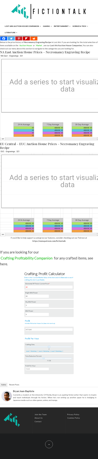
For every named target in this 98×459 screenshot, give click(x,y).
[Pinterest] (18, 38)
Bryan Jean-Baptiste (23, 391)
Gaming (46, 26)
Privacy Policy (73, 414)
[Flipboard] (26, 38)
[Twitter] (11, 38)
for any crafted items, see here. (46, 261)
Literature (10, 33)
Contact (38, 421)
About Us (39, 418)
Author (3, 385)
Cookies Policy (73, 418)
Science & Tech (79, 26)
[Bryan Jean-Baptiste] (7, 396)
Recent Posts (14, 385)
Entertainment (61, 26)
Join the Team (41, 414)
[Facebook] (3, 38)
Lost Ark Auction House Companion (22, 26)
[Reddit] (33, 38)
